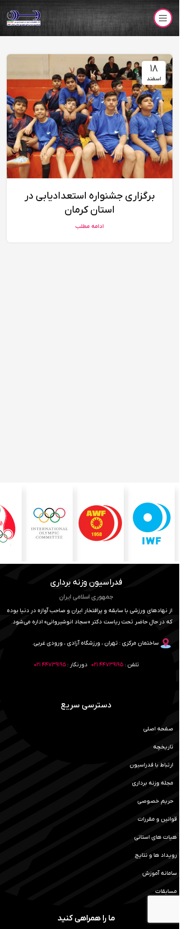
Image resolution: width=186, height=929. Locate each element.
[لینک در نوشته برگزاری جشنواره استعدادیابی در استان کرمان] (89, 116)
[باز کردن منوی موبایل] (163, 18)
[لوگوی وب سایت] (24, 18)
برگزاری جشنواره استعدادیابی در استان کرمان (89, 203)
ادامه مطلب (89, 226)
